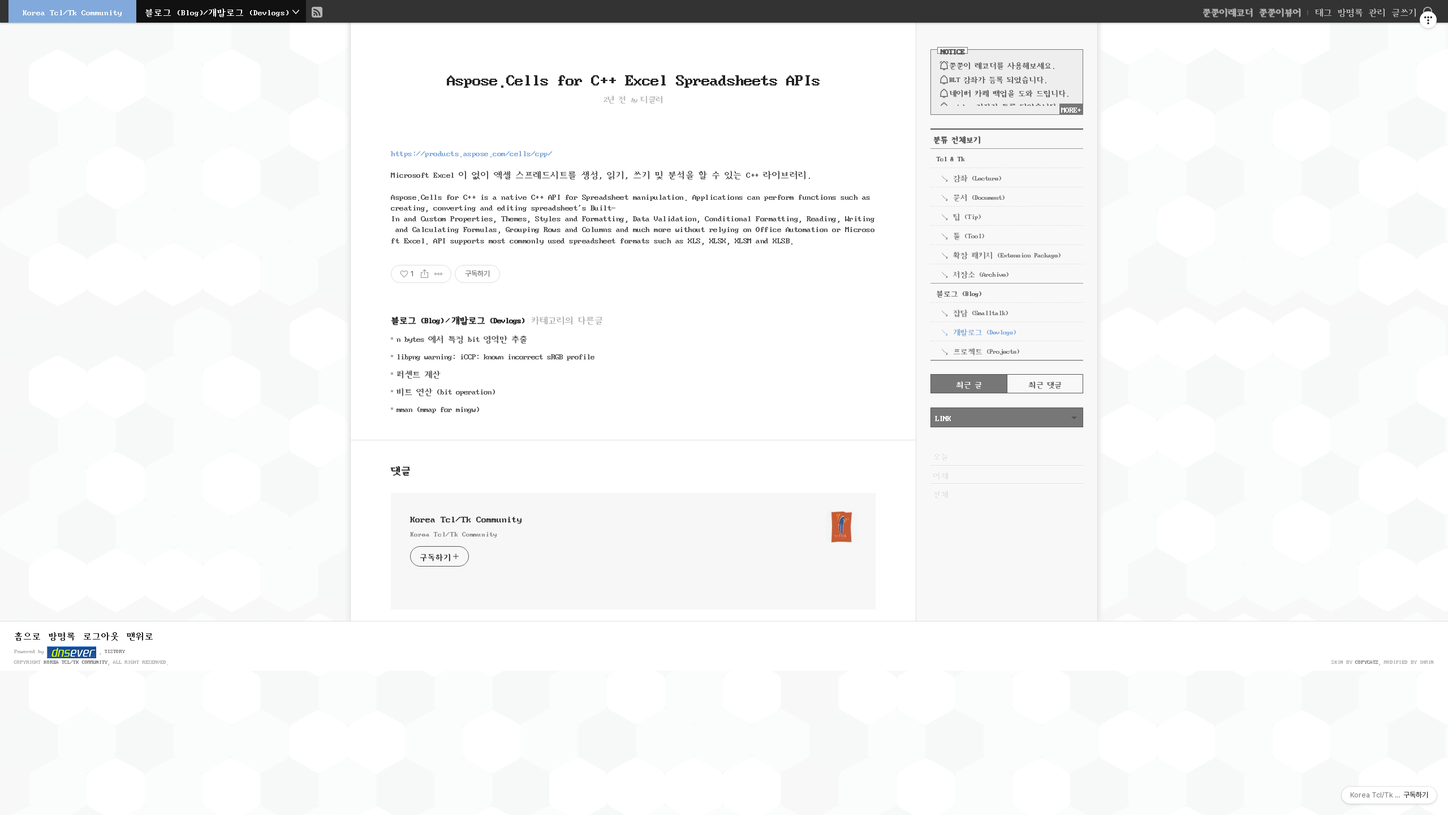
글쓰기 (1404, 11)
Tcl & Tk (950, 158)
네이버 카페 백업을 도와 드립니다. (1009, 92)
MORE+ (1071, 108)
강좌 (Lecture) (977, 177)
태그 (1323, 11)
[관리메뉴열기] (1428, 19)
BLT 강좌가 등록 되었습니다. (998, 78)
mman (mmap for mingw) (438, 408)
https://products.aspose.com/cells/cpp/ (471, 152)
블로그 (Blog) (417, 319)
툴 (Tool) (968, 235)
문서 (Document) (979, 196)
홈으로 (27, 635)
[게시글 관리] (439, 273)
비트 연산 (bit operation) (446, 390)
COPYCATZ (1366, 661)
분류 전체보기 (957, 138)
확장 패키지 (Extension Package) (1007, 254)
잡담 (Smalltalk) (980, 312)
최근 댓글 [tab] (1045, 383)
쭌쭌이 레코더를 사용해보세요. (1002, 64)
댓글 (401, 469)
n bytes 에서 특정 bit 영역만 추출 (462, 338)
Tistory (115, 651)
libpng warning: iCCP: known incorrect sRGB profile (495, 355)
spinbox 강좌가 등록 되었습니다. (1004, 106)
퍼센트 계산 (418, 373)
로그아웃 (101, 635)
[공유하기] (424, 273)
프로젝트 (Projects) (986, 350)
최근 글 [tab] (969, 383)
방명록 (1350, 11)
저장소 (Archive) (981, 273)
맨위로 (140, 635)
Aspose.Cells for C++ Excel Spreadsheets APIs (633, 77)
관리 (1377, 11)
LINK (943, 417)
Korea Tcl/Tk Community (72, 11)
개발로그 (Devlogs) (488, 319)
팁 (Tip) (967, 215)
